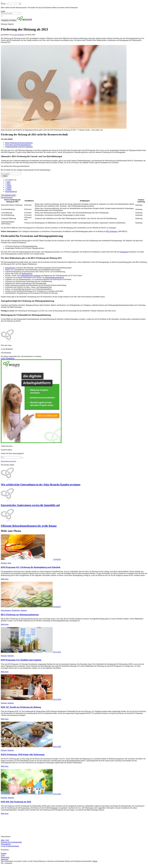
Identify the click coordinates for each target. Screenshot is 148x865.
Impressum (4, 859)
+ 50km (8, 184)
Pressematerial (6, 844)
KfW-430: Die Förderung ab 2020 (16, 802)
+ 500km (8, 189)
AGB (3, 855)
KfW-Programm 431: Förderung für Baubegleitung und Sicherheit (30, 567)
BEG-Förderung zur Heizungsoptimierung (20, 614)
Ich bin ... (4, 4)
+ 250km (8, 188)
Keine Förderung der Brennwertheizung (19, 143)
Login (3, 11)
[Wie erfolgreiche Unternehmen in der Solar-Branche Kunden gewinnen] (74, 474)
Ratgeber (24, 610)
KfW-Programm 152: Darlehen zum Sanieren (21, 660)
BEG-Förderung (111, 231)
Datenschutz (5, 857)
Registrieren (10, 358)
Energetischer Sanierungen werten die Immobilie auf (30, 505)
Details (94, 861)
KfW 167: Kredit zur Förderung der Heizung (21, 707)
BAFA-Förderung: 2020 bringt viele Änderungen (23, 754)
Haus (9, 563)
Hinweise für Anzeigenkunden (11, 842)
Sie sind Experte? (7, 197)
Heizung (4, 563)
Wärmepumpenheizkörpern (54, 277)
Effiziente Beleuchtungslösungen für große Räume (29, 525)
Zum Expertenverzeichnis (8, 461)
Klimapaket (124, 252)
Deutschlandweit (11, 191)
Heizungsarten (6, 610)
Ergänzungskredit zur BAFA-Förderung (19, 147)
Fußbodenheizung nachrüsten (30, 275)
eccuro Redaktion (18, 35)
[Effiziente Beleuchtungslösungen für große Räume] (74, 515)
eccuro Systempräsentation (10, 846)
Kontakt (3, 853)
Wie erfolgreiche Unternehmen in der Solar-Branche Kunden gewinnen (40, 484)
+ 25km (8, 182)
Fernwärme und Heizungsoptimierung (18, 145)
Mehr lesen (4, 579)
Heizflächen (16, 610)
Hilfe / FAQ (5, 840)
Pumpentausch (10, 268)
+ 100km (8, 186)
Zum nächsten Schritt (8, 195)
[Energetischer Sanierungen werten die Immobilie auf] (74, 495)
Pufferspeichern (27, 273)
